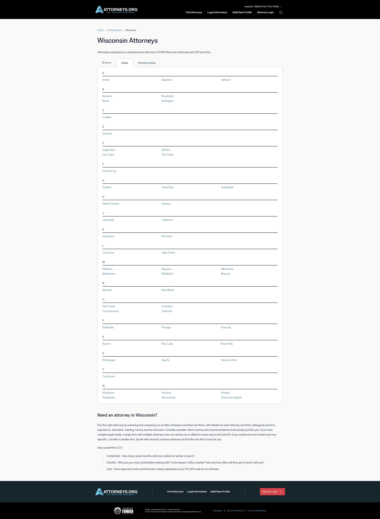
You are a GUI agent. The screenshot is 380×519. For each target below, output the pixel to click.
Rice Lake (167, 343)
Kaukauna (108, 236)
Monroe (225, 273)
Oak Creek (108, 306)
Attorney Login (265, 12)
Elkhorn (166, 149)
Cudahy (106, 117)
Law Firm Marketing (257, 510)
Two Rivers (108, 376)
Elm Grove (167, 154)
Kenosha (167, 236)
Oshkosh (167, 311)
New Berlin (168, 290)
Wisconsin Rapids (231, 397)
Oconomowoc (110, 311)
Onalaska (167, 306)
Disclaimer (218, 510)
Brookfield (167, 96)
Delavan (107, 133)
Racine (106, 343)
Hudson (166, 203)
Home (100, 30)
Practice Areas (147, 62)
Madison (107, 268)
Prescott (226, 327)
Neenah (107, 290)
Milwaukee (227, 268)
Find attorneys (114, 30)
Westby (225, 392)
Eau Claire (108, 154)
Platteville (108, 327)
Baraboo (107, 96)
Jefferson (167, 219)
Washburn (108, 392)
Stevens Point (229, 360)
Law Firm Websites (235, 510)
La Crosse (108, 252)
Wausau (166, 392)
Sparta (166, 360)
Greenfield (227, 187)
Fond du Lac (109, 171)
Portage (166, 327)
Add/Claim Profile (242, 12)
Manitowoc (108, 273)
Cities (124, 62)
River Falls (227, 343)
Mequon (166, 268)
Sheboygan (109, 360)
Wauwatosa (169, 397)
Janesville (108, 219)
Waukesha (108, 397)
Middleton (167, 273)
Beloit (105, 100)
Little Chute (168, 252)
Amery (106, 79)
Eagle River (108, 149)
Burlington (168, 100)
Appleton (167, 79)
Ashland (226, 79)
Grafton (106, 187)
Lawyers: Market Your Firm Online (261, 6)
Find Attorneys (194, 12)
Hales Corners (110, 203)
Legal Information (217, 12)
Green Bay (168, 187)
